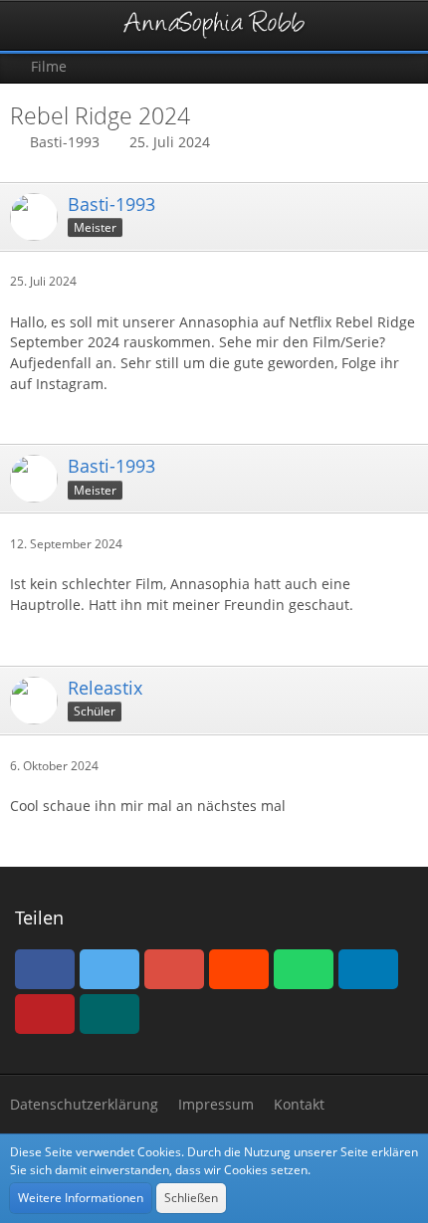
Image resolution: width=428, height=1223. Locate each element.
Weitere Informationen (80, 1197)
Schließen (191, 1197)
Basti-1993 (65, 141)
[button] (26, 26)
